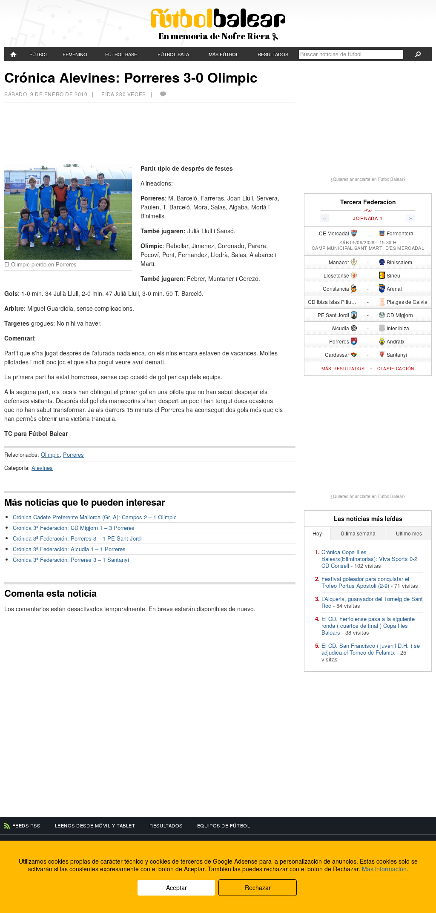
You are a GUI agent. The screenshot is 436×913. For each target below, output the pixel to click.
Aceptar (176, 887)
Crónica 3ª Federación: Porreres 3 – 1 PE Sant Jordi (77, 538)
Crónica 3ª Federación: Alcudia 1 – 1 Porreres (69, 549)
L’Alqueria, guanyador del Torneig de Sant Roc (372, 602)
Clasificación (395, 369)
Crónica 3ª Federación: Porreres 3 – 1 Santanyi (71, 559)
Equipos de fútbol (223, 825)
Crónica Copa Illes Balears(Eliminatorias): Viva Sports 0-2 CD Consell (369, 559)
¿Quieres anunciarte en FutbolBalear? (368, 179)
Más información (384, 868)
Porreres (73, 454)
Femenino (75, 54)
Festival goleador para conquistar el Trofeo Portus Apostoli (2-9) (365, 582)
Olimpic (50, 454)
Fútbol (38, 54)
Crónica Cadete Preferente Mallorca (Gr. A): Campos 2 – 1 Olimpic (95, 517)
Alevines (42, 468)
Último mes (409, 533)
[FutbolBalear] (13, 54)
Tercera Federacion (368, 202)
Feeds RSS (26, 825)
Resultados (273, 54)
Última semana (358, 533)
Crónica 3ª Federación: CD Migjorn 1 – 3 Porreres (74, 528)
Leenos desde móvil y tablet (95, 825)
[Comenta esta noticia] (162, 93)
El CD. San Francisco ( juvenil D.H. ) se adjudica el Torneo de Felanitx (370, 648)
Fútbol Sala (173, 54)
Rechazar (258, 887)
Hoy (317, 533)
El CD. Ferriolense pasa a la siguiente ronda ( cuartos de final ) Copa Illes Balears (368, 625)
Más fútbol (223, 54)
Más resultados (343, 369)
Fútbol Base (121, 54)
